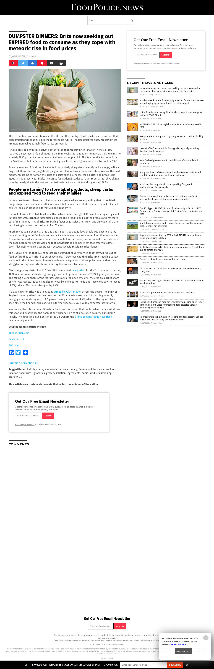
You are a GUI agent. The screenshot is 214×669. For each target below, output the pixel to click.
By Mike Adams (157, 217)
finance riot (85, 369)
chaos (39, 369)
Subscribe (175, 664)
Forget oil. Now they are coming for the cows (162, 259)
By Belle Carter (156, 167)
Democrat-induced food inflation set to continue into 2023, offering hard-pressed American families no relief (168, 197)
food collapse (101, 369)
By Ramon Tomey (157, 253)
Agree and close (183, 651)
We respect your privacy (90, 640)
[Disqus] (65, 488)
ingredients (73, 373)
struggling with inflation (67, 291)
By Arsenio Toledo (158, 107)
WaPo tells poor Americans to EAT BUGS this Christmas (167, 292)
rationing (106, 373)
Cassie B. (32, 56)
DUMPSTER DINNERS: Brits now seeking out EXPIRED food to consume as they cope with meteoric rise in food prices (170, 90)
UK (20, 376)
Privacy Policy (107, 658)
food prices (26, 373)
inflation (61, 373)
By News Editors (157, 229)
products (94, 373)
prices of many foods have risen (93, 316)
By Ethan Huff (156, 119)
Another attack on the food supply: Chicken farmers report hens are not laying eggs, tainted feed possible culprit (172, 102)
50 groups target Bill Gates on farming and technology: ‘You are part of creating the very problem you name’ (171, 318)
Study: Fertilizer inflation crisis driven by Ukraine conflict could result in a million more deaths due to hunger (171, 174)
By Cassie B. (155, 95)
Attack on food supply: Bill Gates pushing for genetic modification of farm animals (166, 186)
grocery (50, 373)
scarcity (13, 376)
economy (72, 369)
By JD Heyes (155, 203)
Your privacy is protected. (24, 425)
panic (85, 373)
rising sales (78, 270)
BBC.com (14, 345)
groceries (39, 373)
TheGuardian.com (19, 333)
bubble (31, 369)
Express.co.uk (17, 339)
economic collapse (55, 369)
